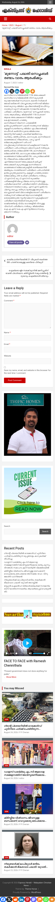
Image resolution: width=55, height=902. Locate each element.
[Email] (27, 242)
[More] (32, 91)
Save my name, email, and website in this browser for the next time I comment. (27, 371)
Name (7, 332)
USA (6, 719)
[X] (11, 91)
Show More (11, 677)
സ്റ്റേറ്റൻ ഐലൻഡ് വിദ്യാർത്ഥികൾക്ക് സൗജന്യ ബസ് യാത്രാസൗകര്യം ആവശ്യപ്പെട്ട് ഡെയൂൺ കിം (27, 589)
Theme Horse (31, 889)
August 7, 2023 (10, 83)
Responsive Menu (50, 2)
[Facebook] (6, 91)
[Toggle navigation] (5, 19)
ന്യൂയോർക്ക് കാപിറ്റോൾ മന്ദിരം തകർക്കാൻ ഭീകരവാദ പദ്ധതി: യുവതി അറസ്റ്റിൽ (25, 866)
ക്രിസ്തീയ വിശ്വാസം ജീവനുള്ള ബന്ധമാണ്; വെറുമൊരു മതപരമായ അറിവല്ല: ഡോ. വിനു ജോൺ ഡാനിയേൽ (26, 574)
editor (20, 83)
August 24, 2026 (11, 732)
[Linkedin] (17, 91)
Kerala (7, 69)
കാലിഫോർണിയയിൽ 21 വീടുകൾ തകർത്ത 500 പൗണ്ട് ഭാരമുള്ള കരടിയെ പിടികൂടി (27, 260)
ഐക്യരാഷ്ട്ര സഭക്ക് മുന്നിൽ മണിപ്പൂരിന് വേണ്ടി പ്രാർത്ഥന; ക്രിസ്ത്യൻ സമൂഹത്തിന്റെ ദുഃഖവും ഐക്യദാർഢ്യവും (27, 273)
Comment (9, 300)
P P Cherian (24, 732)
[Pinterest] (22, 91)
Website (7, 356)
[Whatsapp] (27, 91)
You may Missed (14, 688)
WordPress (36, 892)
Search (7, 526)
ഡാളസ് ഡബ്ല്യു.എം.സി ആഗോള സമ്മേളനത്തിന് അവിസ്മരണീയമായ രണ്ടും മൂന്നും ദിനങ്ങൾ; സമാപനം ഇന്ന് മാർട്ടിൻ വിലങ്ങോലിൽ (27, 565)
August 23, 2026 (11, 824)
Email (7, 344)
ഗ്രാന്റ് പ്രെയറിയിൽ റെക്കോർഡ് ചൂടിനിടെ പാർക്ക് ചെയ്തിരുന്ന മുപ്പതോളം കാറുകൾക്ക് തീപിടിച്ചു (25, 556)
